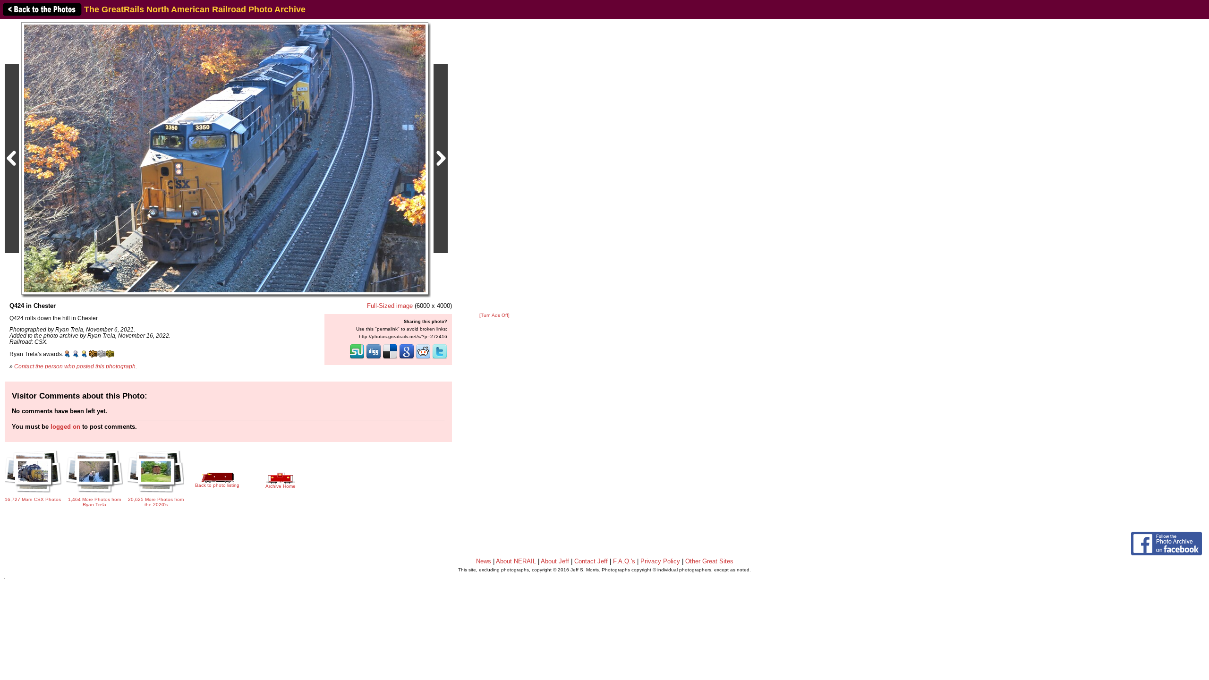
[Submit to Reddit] (423, 358)
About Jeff (555, 561)
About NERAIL (516, 561)
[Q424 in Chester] (225, 158)
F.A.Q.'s (624, 561)
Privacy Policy (660, 561)
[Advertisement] (494, 166)
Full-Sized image (390, 305)
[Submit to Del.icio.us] (390, 358)
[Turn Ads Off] (494, 315)
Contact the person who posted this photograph (75, 366)
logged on (65, 426)
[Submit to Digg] (373, 358)
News (483, 561)
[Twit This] (439, 358)
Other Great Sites (709, 561)
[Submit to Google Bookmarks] (406, 358)
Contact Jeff (591, 561)
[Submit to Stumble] (357, 358)
